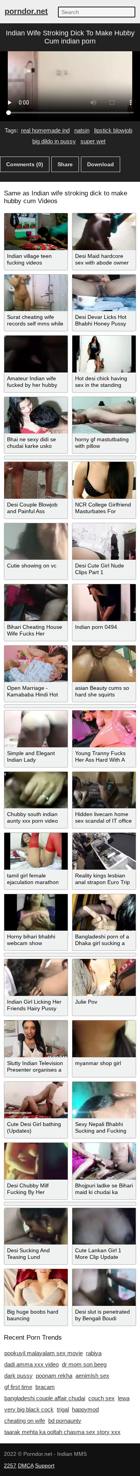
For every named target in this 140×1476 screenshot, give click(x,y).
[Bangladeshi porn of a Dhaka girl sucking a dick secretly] (104, 912)
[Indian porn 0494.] (104, 602)
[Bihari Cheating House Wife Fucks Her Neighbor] (36, 602)
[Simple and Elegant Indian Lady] (36, 728)
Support (44, 1465)
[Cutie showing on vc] (36, 541)
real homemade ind (45, 130)
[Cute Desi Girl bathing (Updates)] (36, 1100)
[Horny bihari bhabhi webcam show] (36, 912)
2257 (10, 1465)
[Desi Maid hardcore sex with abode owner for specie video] (104, 231)
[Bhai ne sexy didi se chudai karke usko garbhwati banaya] (36, 415)
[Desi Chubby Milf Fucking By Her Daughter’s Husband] (36, 1161)
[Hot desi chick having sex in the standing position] (104, 354)
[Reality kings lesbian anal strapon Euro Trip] (104, 851)
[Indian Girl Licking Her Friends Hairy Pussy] (36, 977)
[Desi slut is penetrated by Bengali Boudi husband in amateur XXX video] (104, 1287)
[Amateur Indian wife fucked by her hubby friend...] (36, 354)
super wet (92, 141)
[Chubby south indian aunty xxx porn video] (36, 790)
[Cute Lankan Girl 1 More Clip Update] (104, 1226)
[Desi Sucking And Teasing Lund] (36, 1226)
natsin (81, 130)
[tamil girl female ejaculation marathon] (36, 851)
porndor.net (26, 11)
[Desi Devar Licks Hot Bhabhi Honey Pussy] (104, 293)
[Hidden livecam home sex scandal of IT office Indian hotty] (104, 790)
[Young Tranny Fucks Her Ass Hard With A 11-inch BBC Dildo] (104, 728)
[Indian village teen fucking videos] (36, 231)
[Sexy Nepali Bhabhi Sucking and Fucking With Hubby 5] (104, 1100)
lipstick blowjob (113, 130)
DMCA (25, 1465)
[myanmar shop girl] (104, 1038)
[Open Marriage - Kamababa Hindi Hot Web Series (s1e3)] (36, 664)
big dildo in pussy (54, 141)
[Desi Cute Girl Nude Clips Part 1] (104, 541)
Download (100, 164)
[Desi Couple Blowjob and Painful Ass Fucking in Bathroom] (36, 480)
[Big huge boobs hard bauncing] (36, 1287)
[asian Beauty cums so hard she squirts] (104, 664)
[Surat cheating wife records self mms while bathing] (36, 293)
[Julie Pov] (104, 977)
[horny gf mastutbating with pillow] (104, 415)
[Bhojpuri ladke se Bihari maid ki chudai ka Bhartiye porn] (104, 1161)
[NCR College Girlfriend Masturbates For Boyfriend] (104, 480)
